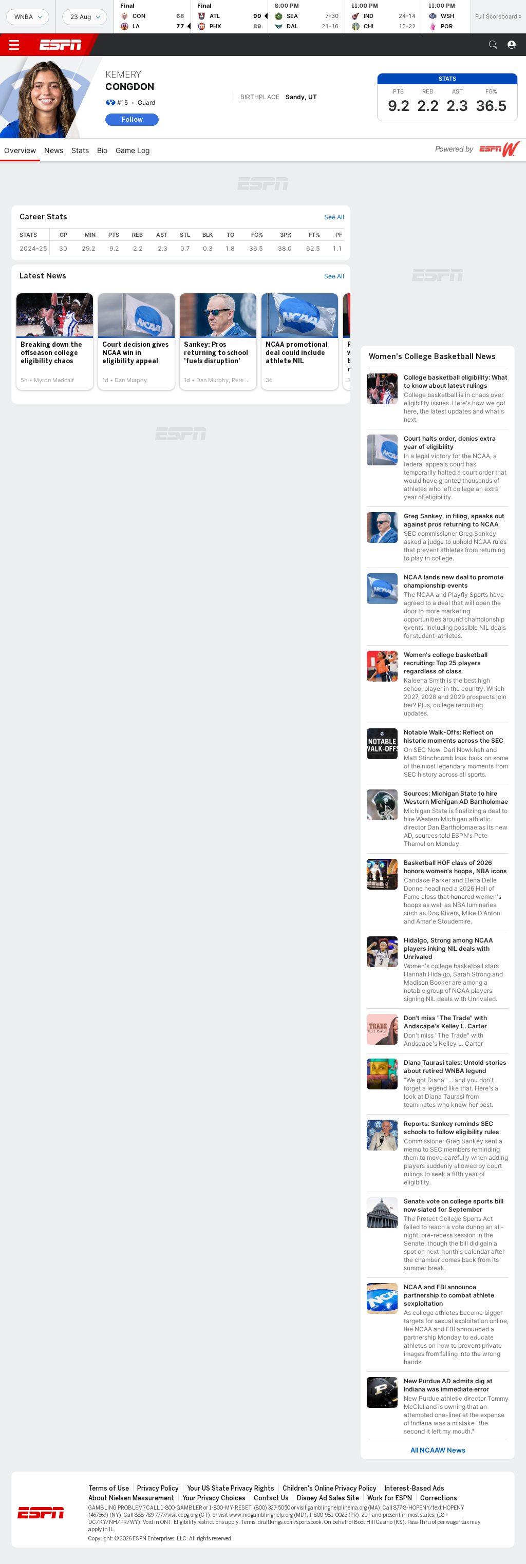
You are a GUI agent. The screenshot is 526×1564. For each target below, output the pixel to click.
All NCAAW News (437, 1450)
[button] (493, 45)
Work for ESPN (389, 1498)
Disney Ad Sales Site (328, 1498)
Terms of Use (108, 1488)
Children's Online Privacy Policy (330, 1488)
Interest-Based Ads (414, 1488)
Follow (132, 119)
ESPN (61, 44)
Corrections (438, 1498)
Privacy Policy (158, 1488)
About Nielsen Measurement (131, 1498)
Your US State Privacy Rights (230, 1488)
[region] (197, 241)
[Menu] (14, 44)
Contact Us (271, 1498)
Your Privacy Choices (214, 1498)
